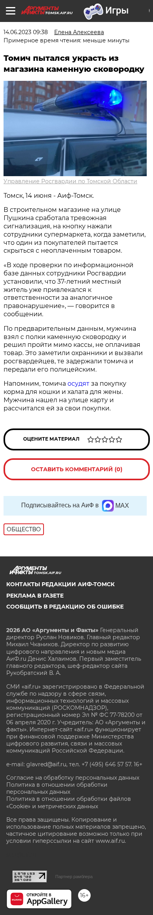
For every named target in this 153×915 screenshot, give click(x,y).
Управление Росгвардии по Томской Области (70, 181)
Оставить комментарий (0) (76, 469)
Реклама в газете (35, 595)
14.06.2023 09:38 (26, 32)
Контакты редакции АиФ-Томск (60, 584)
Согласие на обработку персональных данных (72, 777)
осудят (78, 383)
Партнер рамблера (74, 876)
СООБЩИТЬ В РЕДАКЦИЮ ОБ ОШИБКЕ (65, 606)
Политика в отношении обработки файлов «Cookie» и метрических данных (68, 802)
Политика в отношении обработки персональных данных (56, 788)
